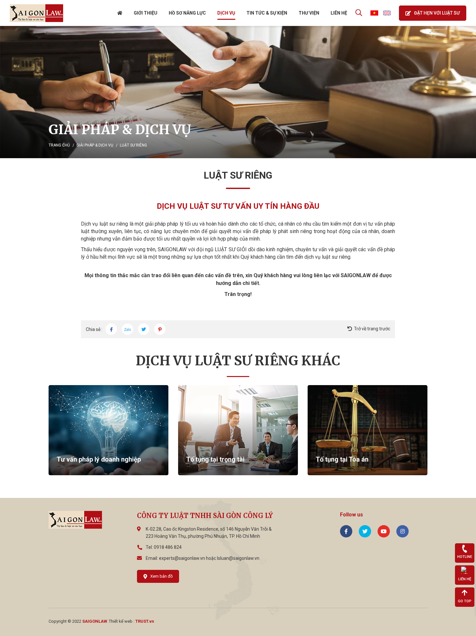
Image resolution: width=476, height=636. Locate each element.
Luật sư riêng (133, 145)
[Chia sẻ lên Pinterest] (159, 329)
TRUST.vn (144, 621)
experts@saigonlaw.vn (182, 558)
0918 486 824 (168, 547)
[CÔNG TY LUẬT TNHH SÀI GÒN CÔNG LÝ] (36, 12)
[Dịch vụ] (238, 92)
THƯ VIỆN (309, 13)
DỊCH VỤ (226, 13)
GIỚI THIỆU (145, 13)
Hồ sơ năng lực (187, 13)
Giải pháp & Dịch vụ (94, 145)
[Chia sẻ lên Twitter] (143, 329)
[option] (238, 92)
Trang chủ (59, 145)
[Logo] (75, 519)
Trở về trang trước (372, 328)
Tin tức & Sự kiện (266, 13)
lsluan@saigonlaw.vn (238, 558)
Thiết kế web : (121, 621)
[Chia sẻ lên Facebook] (111, 329)
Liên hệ (339, 13)
